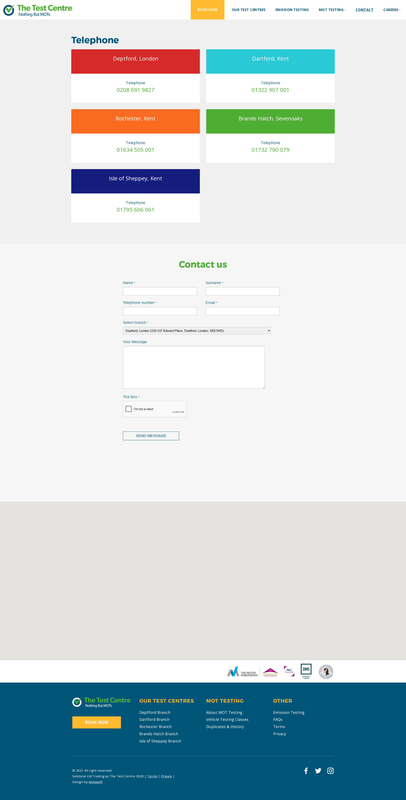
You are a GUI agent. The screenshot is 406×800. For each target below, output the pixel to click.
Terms (279, 726)
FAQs (278, 719)
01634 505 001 (136, 149)
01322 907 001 (270, 90)
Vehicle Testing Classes (227, 719)
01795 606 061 (136, 209)
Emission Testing (292, 9)
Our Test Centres (249, 9)
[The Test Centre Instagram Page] (330, 772)
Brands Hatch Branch (158, 733)
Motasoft (96, 782)
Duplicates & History (225, 726)
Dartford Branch (154, 719)
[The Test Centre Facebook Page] (306, 772)
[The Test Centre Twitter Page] (318, 772)
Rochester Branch (155, 726)
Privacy (279, 733)
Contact (365, 9)
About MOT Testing (224, 712)
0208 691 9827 (136, 90)
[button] (124, 528)
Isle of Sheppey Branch (160, 740)
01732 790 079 (270, 149)
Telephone (135, 82)
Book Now (208, 9)
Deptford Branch (154, 712)
